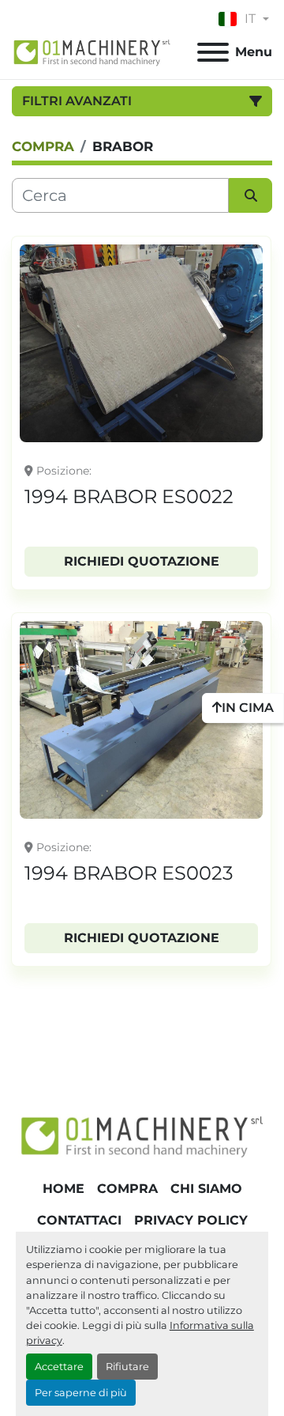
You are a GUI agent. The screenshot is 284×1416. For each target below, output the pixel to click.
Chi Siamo (206, 1188)
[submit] (250, 195)
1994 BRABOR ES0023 (129, 872)
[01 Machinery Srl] (142, 1134)
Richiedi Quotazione (141, 561)
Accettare (59, 1366)
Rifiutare (127, 1366)
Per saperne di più (81, 1393)
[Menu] (213, 52)
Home (63, 1188)
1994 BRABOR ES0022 (129, 496)
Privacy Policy (191, 1220)
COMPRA (127, 1188)
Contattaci (79, 1220)
